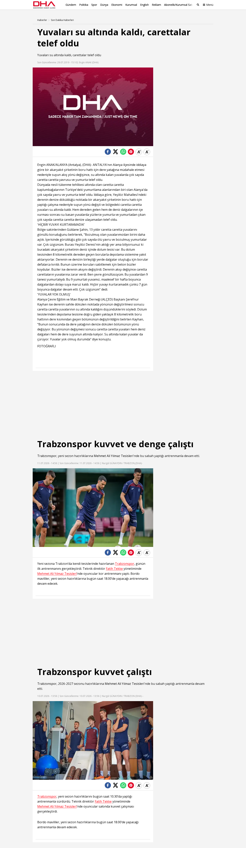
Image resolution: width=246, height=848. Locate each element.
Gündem (71, 5)
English (144, 5)
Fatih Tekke (114, 568)
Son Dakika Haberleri (62, 20)
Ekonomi (116, 5)
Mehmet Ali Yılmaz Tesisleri (113, 456)
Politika (83, 5)
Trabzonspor (47, 456)
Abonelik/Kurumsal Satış (179, 5)
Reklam (156, 5)
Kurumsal (131, 5)
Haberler (42, 20)
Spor (94, 5)
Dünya (104, 5)
